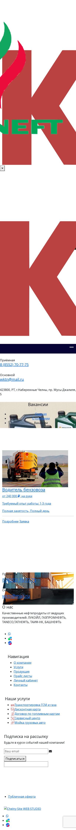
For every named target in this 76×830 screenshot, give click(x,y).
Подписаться (15, 759)
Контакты (20, 685)
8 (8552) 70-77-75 (14, 364)
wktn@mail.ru (12, 379)
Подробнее (10, 521)
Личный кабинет (26, 680)
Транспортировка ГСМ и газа (35, 705)
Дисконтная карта (28, 709)
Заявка (24, 521)
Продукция (22, 672)
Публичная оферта (22, 796)
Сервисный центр (27, 718)
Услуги (18, 667)
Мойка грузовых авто (30, 723)
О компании (22, 663)
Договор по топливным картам (37, 714)
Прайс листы (23, 676)
